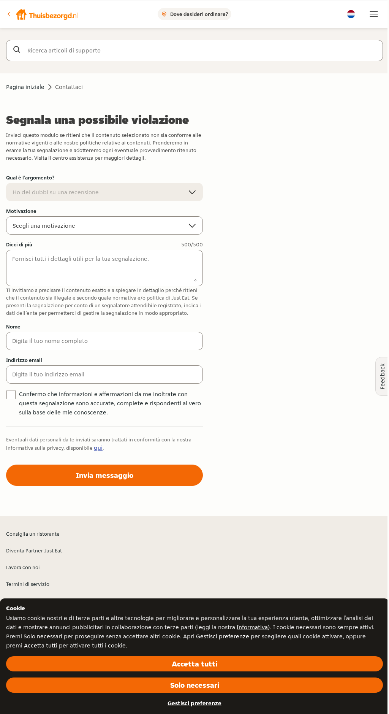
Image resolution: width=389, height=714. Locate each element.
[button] (42, 14)
